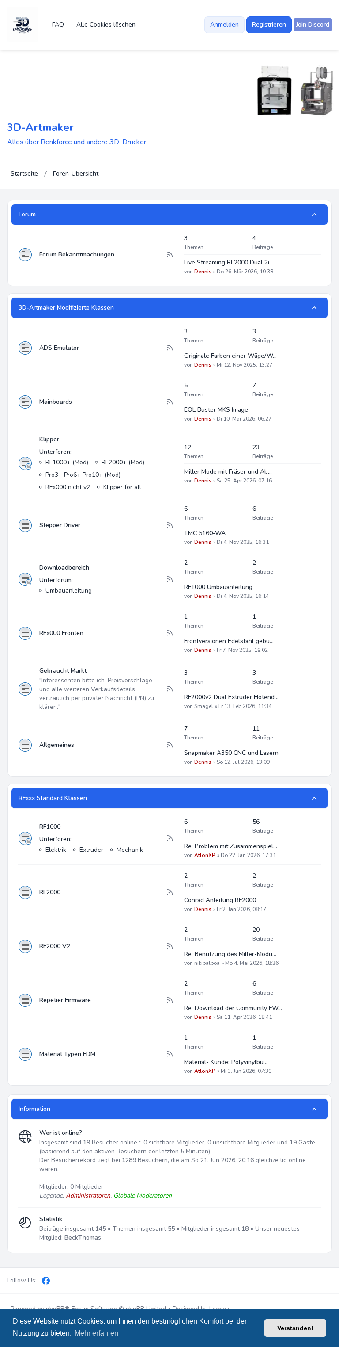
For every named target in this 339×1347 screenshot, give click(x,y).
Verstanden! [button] (295, 1328)
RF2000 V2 (54, 946)
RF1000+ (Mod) (66, 462)
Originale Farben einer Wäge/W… (230, 356)
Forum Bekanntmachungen (76, 254)
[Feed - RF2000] (169, 892)
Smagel (203, 706)
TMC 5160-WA (205, 533)
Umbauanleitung (68, 590)
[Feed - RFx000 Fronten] (169, 633)
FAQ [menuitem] (58, 24)
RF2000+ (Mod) (123, 462)
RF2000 (49, 892)
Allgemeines (56, 745)
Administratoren (88, 1195)
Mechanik (130, 850)
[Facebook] (46, 1280)
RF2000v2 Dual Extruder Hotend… (231, 697)
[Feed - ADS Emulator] (169, 348)
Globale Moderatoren (142, 1195)
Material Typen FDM (67, 1054)
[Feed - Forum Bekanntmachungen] (169, 254)
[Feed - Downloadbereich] (169, 579)
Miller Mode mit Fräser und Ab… (228, 471)
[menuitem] (313, 24)
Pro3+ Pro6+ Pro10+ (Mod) (83, 475)
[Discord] (61, 1280)
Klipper (49, 439)
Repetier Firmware (65, 1000)
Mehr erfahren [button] (96, 1333)
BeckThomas (82, 1237)
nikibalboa (207, 963)
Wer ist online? (60, 1133)
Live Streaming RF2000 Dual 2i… (228, 262)
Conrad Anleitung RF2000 (220, 900)
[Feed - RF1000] (169, 838)
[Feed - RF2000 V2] (169, 946)
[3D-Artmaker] (22, 24)
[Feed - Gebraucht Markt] (169, 688)
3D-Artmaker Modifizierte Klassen (66, 307)
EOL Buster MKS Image (216, 410)
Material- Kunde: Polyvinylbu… (225, 1062)
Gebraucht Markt (63, 670)
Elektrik (55, 850)
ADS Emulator (59, 348)
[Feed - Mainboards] (169, 401)
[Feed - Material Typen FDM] (169, 1054)
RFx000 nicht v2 (67, 487)
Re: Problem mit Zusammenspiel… (230, 846)
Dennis (202, 271)
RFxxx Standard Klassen (53, 798)
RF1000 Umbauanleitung (218, 587)
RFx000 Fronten (61, 633)
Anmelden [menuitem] (224, 24)
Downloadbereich (64, 567)
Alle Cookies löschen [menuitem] (106, 24)
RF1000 (49, 827)
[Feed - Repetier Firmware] (169, 1000)
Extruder (91, 850)
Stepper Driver (59, 525)
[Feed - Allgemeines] (169, 745)
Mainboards (55, 402)
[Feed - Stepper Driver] (169, 525)
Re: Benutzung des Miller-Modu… (230, 954)
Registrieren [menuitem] (269, 24)
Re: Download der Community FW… (233, 1008)
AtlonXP (204, 855)
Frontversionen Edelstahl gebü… (229, 641)
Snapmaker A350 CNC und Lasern (231, 753)
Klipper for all (122, 487)
